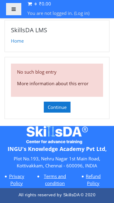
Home (17, 41)
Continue (57, 107)
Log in (81, 13)
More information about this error (52, 83)
